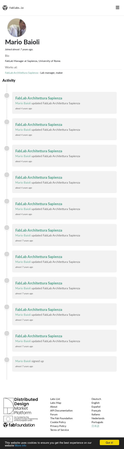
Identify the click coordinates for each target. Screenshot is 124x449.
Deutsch (96, 399)
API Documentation (61, 410)
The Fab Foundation (61, 418)
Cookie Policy (58, 422)
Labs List (55, 399)
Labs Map (55, 403)
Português (97, 422)
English (96, 403)
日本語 (95, 426)
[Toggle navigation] (117, 7)
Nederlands (98, 418)
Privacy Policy (58, 426)
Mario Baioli (23, 103)
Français (96, 410)
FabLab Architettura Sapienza (21, 73)
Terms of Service (59, 430)
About (53, 406)
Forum (53, 414)
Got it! (109, 442)
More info (20, 445)
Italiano (96, 414)
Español (96, 406)
